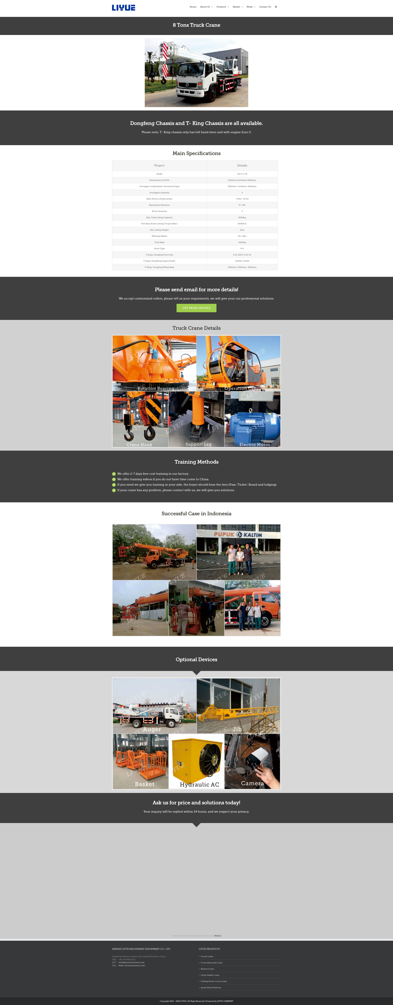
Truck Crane (207, 956)
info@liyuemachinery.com (131, 962)
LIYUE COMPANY (225, 1001)
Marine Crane (207, 969)
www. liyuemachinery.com (132, 965)
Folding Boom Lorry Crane (214, 981)
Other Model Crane (210, 975)
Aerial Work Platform (211, 987)
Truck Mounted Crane (211, 963)
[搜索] (276, 6)
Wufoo (217, 936)
